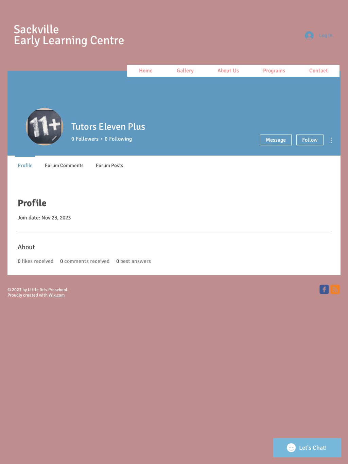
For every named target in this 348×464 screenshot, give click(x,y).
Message (276, 140)
